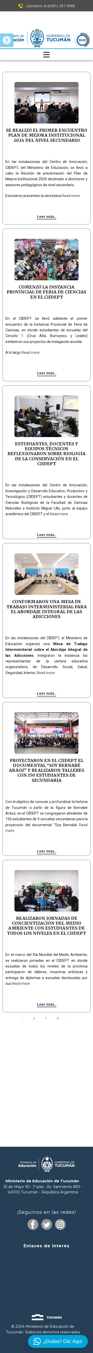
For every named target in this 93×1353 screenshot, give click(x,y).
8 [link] (58, 1018)
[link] (6, 40)
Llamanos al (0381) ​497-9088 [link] (50, 5)
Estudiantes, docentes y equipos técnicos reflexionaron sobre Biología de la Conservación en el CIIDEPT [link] (46, 453)
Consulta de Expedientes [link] (46, 1256)
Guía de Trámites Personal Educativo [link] (46, 1294)
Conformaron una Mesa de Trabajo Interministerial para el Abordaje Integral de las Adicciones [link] (46, 609)
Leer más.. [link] (46, 216)
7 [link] (46, 1018)
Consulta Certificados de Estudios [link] (46, 1285)
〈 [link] (22, 1018)
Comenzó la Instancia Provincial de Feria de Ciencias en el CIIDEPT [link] (46, 291)
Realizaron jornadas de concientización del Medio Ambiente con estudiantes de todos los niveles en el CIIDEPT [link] (46, 926)
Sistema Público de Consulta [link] (46, 1266)
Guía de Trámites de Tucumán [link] (46, 1275)
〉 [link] (71, 1018)
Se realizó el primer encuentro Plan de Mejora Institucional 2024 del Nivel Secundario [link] (46, 135)
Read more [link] (71, 196)
